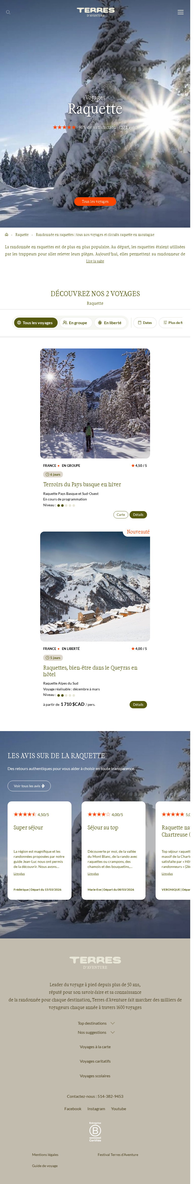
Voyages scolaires (95, 1075)
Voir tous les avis (27, 786)
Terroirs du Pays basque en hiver (82, 484)
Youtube (118, 1108)
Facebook (72, 1108)
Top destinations (92, 1023)
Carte (121, 515)
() (128, 127)
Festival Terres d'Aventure (118, 1154)
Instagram (96, 1108)
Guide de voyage (45, 1166)
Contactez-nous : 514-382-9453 (95, 1096)
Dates (147, 322)
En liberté (113, 322)
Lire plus (19, 873)
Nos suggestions (92, 1032)
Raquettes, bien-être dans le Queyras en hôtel (90, 670)
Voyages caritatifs (95, 1061)
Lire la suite (95, 261)
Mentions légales (45, 1154)
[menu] (180, 12)
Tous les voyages (95, 201)
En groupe (78, 322)
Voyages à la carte (95, 1046)
